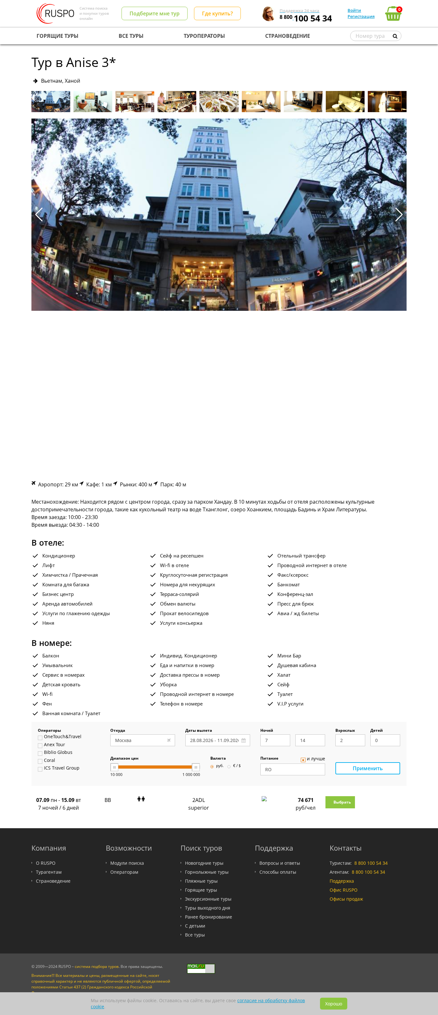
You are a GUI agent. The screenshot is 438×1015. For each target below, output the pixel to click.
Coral (49, 760)
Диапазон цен (124, 758)
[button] (399, 215)
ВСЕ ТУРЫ (131, 35)
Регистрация (361, 16)
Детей (376, 731)
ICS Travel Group (62, 768)
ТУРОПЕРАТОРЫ (204, 35)
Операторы (49, 731)
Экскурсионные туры (208, 899)
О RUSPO (45, 863)
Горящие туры (201, 890)
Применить (368, 768)
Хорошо (333, 1004)
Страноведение (53, 881)
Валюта (218, 758)
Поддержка (342, 881)
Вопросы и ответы (279, 863)
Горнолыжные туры (207, 872)
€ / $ (237, 766)
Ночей (266, 731)
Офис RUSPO (344, 890)
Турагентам (49, 872)
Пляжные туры (201, 881)
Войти (354, 10)
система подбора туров (97, 966)
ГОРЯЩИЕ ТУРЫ (58, 35)
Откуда (117, 731)
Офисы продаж (346, 899)
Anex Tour (54, 744)
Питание (269, 758)
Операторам (124, 872)
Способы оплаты (277, 872)
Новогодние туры (204, 863)
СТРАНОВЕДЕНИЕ (287, 35)
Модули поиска (127, 863)
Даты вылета (198, 731)
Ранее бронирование (208, 917)
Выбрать (342, 802)
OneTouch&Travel (62, 736)
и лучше (316, 759)
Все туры (195, 935)
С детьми (195, 926)
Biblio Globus (58, 752)
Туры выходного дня (207, 908)
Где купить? (217, 13)
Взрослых (345, 731)
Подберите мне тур (155, 13)
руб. (219, 766)
